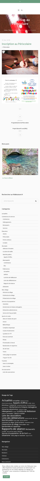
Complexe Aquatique (9, 331)
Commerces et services (8, 220)
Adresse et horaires (8, 252)
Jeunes (5, 237)
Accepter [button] (6, 477)
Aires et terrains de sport (9, 322)
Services (5, 232)
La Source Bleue (7, 181)
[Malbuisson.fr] (20, 7)
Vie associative (6, 373)
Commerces (6, 223)
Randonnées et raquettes (10, 349)
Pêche (4, 343)
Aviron (4, 325)
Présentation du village (9, 302)
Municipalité (6, 264)
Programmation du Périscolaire (20, 126)
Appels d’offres (8, 261)
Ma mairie (4, 250)
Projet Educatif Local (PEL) (20, 132)
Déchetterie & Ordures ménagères (12, 311)
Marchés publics (7, 258)
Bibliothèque (6, 328)
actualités (4, 217)
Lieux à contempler (8, 367)
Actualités (6, 275)
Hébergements (7, 226)
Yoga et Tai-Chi (7, 361)
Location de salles (8, 255)
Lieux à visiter (6, 370)
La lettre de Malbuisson (10, 281)
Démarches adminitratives (10, 314)
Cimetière (5, 308)
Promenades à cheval (9, 346)
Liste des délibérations (10, 284)
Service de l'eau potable (9, 317)
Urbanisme (6, 290)
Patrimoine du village (9, 299)
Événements (5, 462)
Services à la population (8, 305)
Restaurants (6, 229)
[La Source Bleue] (20, 165)
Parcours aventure (8, 340)
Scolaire (5, 246)
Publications (6, 272)
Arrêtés (6, 278)
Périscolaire (18, 34)
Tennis (4, 355)
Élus (5, 269)
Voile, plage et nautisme (9, 358)
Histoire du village (8, 296)
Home (5, 34)
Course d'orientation (8, 334)
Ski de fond (6, 352)
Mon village (5, 293)
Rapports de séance (9, 287)
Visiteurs (4, 459)
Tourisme (4, 364)
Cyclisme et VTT (7, 337)
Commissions (7, 266)
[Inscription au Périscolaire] (20, 66)
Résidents (4, 456)
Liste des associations (9, 376)
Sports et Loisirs (6, 320)
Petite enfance (7, 243)
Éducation (11, 34)
